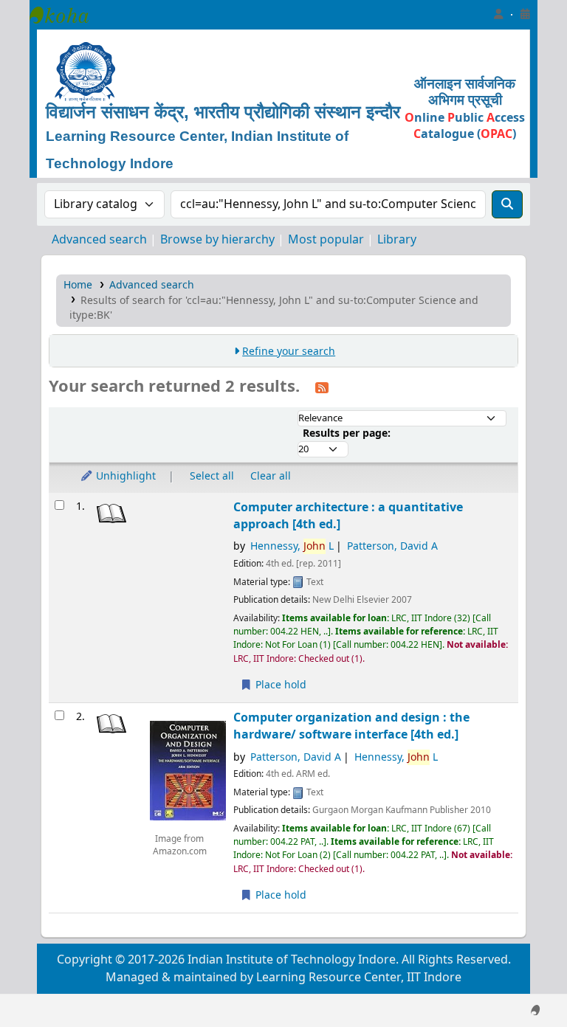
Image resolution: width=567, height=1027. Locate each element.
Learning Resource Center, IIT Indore (66, 15)
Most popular (326, 240)
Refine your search (288, 351)
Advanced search (99, 240)
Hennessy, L (292, 546)
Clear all (270, 476)
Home (77, 285)
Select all (212, 476)
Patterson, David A (392, 546)
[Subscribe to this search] (322, 387)
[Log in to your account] (498, 15)
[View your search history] (524, 15)
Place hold (279, 685)
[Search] (507, 204)
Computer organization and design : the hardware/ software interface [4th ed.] (351, 726)
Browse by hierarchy (217, 240)
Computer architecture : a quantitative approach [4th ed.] (348, 516)
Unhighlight (124, 476)
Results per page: (347, 433)
